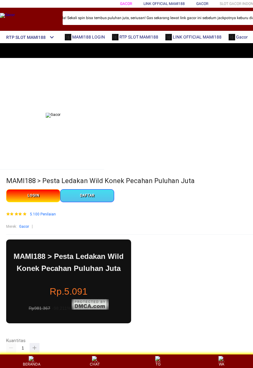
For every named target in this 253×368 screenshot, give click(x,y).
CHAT (95, 364)
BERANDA (31, 364)
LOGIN (33, 195)
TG (158, 364)
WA (221, 364)
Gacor (126, 4)
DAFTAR (87, 195)
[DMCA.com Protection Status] (90, 308)
